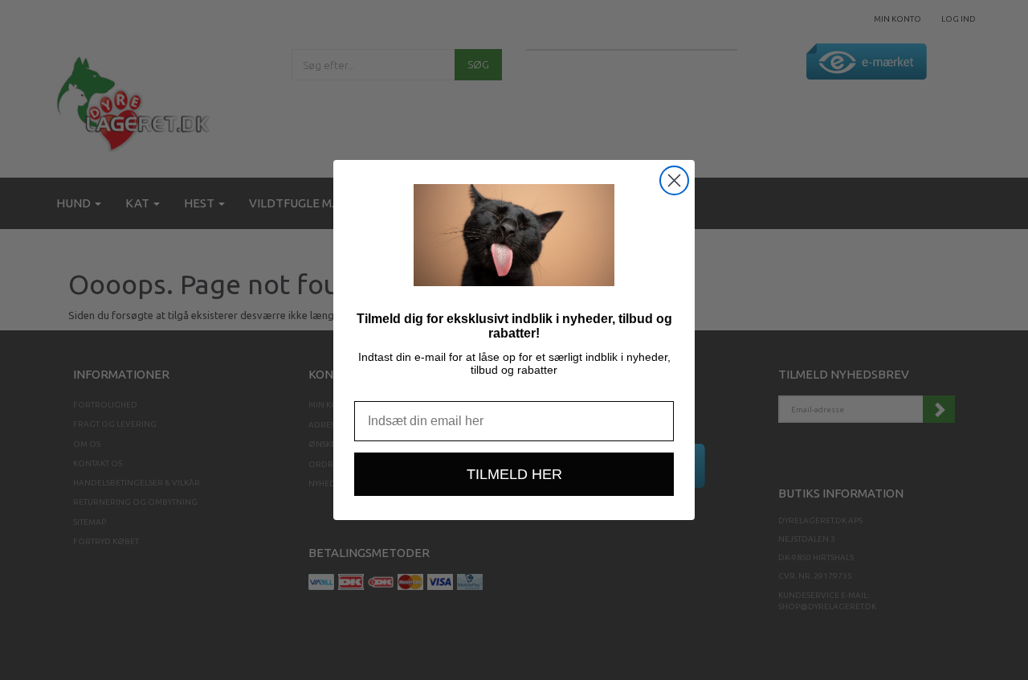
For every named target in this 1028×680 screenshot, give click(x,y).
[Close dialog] (674, 180)
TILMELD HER (514, 474)
